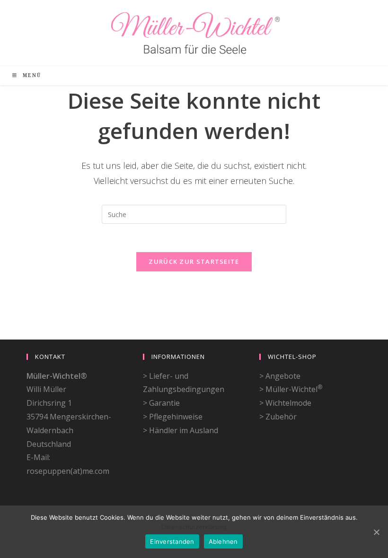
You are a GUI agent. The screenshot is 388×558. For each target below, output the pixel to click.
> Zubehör (278, 416)
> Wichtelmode (285, 403)
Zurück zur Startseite (194, 261)
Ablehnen (223, 541)
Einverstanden (172, 541)
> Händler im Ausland (180, 430)
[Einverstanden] (376, 532)
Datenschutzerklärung (194, 527)
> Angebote (279, 376)
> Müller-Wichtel (290, 389)
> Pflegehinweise (173, 416)
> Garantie (161, 403)
